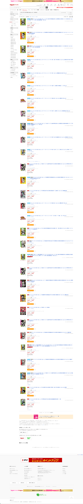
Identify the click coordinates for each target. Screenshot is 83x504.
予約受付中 (12, 32)
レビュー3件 (34, 88)
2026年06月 (12, 48)
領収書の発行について (27, 478)
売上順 (30, 16)
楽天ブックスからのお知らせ (14, 473)
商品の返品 (25, 475)
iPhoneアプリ (39, 478)
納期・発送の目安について (28, 470)
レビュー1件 (33, 310)
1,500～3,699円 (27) (13, 62)
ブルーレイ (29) (13, 23)
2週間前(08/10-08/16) (13, 42)
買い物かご (44, 5)
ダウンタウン (29, 21)
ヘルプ (68, 5)
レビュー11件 (34, 193)
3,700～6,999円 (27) (13, 64)
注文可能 (12, 29)
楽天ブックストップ (29, 486)
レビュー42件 (34, 390)
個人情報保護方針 (25, 501)
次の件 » (51, 412)
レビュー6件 (34, 63)
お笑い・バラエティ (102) (13, 25)
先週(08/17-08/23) (13, 40)
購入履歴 (59, 5)
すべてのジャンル (13, 20)
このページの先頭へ (80, 454)
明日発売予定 (12, 51)
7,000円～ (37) (12, 65)
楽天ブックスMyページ (63, 5)
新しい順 (33, 16)
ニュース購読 (64, 473)
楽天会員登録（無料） (39, 5)
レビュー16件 (34, 36)
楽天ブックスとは (12, 468)
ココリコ (32, 375)
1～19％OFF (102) (13, 69)
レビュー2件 (33, 127)
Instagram (63, 470)
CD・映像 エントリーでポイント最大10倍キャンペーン (34, 161)
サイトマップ (54, 486)
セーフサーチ (63, 12)
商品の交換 (25, 473)
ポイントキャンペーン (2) (14, 75)
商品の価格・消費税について (42, 468)
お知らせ (48, 5)
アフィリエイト (48, 486)
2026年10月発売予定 (13, 57)
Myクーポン (51, 5)
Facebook (63, 468)
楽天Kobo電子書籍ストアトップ (39, 486)
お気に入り (55, 5)
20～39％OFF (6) (13, 70)
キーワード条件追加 (69, 12)
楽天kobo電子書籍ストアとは (14, 470)
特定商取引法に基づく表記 (32, 501)
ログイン (41, 4)
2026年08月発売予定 (13, 54)
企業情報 (21, 501)
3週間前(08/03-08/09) (13, 43)
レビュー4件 (34, 153)
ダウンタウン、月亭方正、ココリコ (32, 179)
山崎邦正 (32, 388)
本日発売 (12, 37)
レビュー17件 (34, 335)
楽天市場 (71, 4)
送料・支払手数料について (28, 468)
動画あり (12, 77)
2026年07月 (12, 46)
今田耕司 (32, 125)
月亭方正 (32, 34)
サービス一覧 (71, 5)
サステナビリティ (39, 501)
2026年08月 (12, 45)
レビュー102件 (34, 297)
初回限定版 (29, 292)
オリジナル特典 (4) (13, 15)
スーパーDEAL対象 (13, 74)
